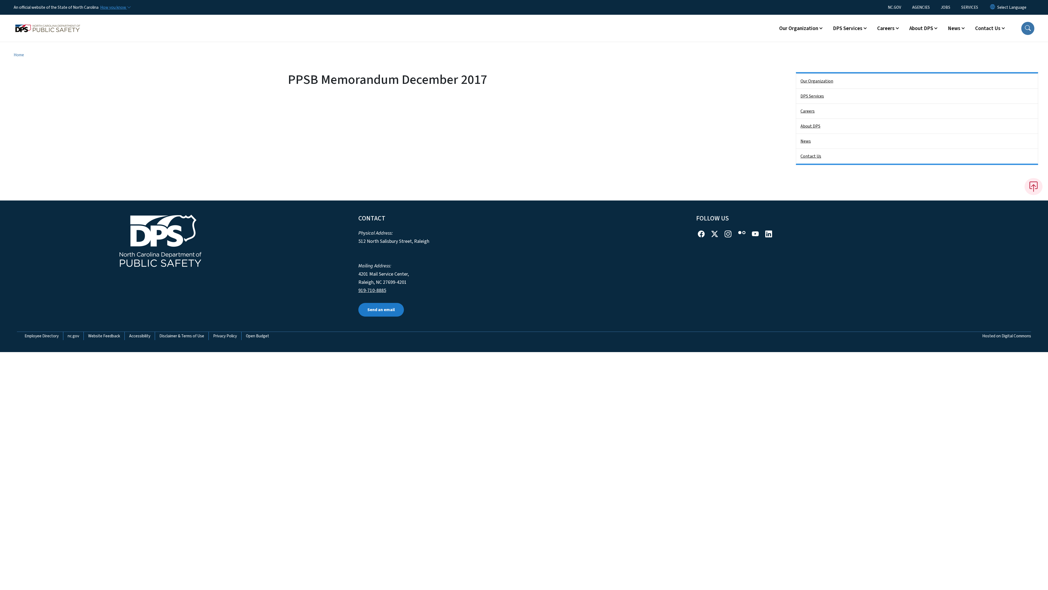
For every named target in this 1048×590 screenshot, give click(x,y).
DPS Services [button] (847, 28)
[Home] (48, 22)
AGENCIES (921, 7)
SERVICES (969, 7)
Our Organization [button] (798, 28)
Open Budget (257, 336)
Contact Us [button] (988, 28)
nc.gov (73, 336)
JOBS (945, 7)
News (805, 141)
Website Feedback (104, 336)
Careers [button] (886, 28)
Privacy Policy (225, 336)
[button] (1027, 28)
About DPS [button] (921, 28)
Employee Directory (42, 336)
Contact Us (810, 156)
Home (19, 55)
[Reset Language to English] (992, 7)
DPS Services (812, 96)
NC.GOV (894, 7)
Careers (807, 111)
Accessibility (139, 336)
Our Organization (816, 81)
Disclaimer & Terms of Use (181, 336)
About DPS (810, 126)
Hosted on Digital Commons (1006, 336)
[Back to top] (1034, 186)
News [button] (954, 28)
